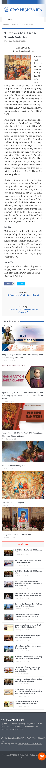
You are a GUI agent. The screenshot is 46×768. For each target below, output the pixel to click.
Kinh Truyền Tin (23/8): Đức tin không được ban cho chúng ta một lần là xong (28, 594)
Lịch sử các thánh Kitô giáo (13, 502)
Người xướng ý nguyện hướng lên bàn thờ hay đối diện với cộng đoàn (28, 626)
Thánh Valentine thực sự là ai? (14, 465)
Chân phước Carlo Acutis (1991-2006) (17, 534)
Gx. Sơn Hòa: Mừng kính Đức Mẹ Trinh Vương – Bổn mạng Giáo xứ (28, 605)
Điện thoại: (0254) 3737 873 (12, 729)
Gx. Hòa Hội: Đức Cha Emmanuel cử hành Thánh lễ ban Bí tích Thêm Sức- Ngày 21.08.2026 (27, 669)
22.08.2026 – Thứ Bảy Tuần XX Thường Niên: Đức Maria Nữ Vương (28, 680)
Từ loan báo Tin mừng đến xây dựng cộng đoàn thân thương (27, 637)
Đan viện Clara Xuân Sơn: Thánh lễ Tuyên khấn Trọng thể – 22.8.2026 (27, 615)
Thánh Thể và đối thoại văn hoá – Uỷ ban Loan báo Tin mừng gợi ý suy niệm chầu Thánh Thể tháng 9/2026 (28, 692)
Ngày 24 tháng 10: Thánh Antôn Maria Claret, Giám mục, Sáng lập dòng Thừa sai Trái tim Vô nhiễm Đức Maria (23, 395)
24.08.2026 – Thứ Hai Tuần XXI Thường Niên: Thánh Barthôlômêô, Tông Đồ (28, 658)
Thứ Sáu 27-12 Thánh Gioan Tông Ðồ (23, 295)
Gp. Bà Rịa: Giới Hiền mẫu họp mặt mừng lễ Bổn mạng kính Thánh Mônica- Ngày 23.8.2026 (28, 583)
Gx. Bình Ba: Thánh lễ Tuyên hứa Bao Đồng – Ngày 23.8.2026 (28, 561)
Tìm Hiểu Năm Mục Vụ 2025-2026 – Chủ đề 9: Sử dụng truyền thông (27, 702)
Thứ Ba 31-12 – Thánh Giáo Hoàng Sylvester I (23, 310)
